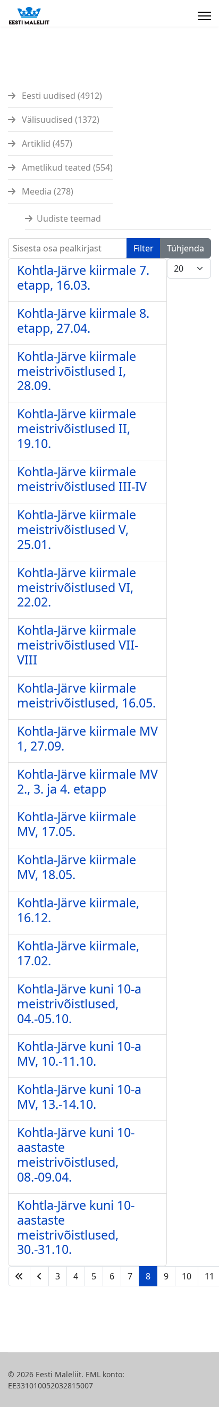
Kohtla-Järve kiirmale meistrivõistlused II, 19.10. (76, 428)
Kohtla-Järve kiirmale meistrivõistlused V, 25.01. (76, 529)
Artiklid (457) (46, 143)
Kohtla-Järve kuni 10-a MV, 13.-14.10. (79, 1097)
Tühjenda (185, 248)
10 (186, 1276)
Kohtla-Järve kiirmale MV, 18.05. (76, 867)
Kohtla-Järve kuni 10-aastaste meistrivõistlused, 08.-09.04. (75, 1154)
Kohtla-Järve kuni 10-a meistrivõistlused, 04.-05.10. (79, 1003)
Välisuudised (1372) (59, 119)
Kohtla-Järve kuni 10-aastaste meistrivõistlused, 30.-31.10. (75, 1227)
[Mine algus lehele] (19, 1276)
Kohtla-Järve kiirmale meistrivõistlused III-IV (82, 479)
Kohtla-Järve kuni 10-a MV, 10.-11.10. (79, 1053)
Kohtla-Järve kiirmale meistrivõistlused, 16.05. (86, 695)
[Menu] (204, 16)
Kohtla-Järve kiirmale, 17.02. (78, 953)
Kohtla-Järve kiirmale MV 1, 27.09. (87, 738)
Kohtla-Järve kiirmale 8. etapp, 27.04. (83, 320)
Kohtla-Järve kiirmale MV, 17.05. (76, 824)
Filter (143, 248)
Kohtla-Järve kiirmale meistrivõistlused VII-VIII (77, 644)
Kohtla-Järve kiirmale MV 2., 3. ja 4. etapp (87, 781)
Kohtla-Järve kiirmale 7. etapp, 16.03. (83, 277)
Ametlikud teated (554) (66, 167)
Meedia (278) (46, 191)
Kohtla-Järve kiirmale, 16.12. (78, 910)
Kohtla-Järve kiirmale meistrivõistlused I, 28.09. (76, 371)
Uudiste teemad (69, 218)
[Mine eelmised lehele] (39, 1276)
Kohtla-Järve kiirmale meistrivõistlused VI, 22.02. (76, 587)
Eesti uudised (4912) (61, 96)
